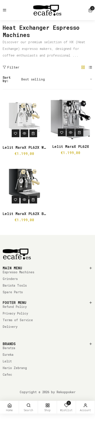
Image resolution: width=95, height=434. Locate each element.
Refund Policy (15, 307)
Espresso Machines (18, 272)
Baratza (9, 348)
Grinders (10, 279)
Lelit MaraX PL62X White (24, 147)
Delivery (10, 327)
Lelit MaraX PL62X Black (24, 213)
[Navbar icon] (5, 10)
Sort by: (7, 79)
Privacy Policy (15, 313)
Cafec (7, 374)
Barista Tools (15, 285)
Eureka (8, 354)
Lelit (7, 361)
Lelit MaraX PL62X (70, 146)
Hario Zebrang (15, 368)
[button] (90, 10)
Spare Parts (13, 292)
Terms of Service (18, 320)
